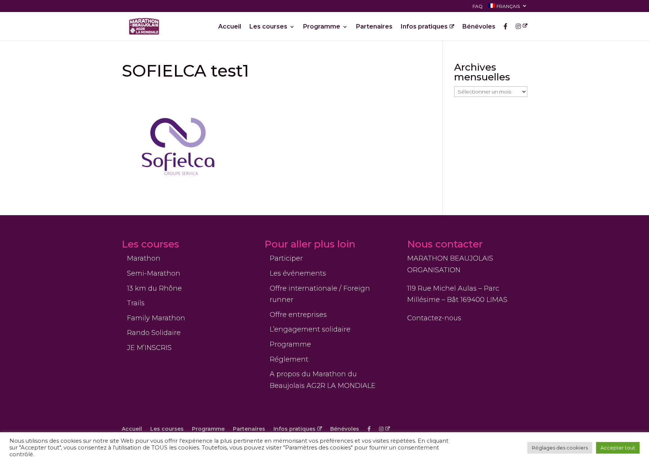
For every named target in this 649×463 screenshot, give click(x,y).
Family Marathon (156, 318)
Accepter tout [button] (618, 448)
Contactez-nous (434, 318)
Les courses (268, 27)
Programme (321, 27)
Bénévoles (478, 27)
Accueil (229, 27)
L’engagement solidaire (310, 329)
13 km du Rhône (154, 288)
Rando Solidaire (154, 333)
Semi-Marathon (153, 273)
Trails (136, 303)
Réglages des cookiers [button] (560, 448)
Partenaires (374, 27)
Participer (286, 258)
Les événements (298, 273)
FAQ (477, 6)
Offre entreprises (298, 315)
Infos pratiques (424, 27)
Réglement (289, 359)
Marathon (143, 258)
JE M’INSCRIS (149, 348)
